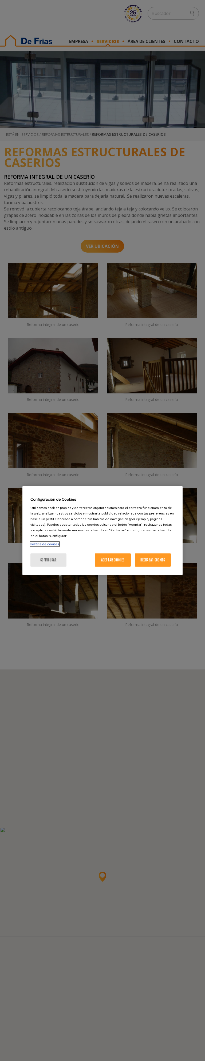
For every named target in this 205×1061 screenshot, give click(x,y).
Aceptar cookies (112, 559)
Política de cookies (44, 544)
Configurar (48, 559)
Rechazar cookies (152, 559)
